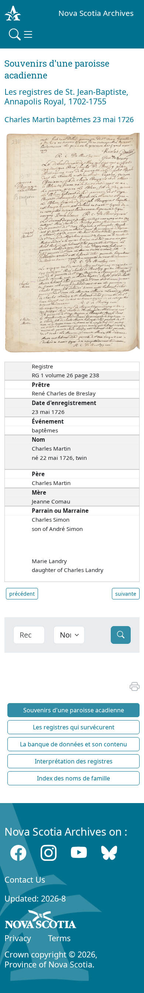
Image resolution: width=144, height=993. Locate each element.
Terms (59, 938)
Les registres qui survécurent (73, 727)
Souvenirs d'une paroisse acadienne (73, 710)
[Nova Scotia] (40, 921)
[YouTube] (79, 853)
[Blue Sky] (109, 853)
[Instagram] (48, 853)
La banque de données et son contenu (73, 744)
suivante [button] (125, 593)
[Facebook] (18, 853)
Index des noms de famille (73, 778)
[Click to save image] (72, 242)
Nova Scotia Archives (96, 13)
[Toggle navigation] (21, 34)
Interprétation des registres (74, 761)
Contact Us (24, 879)
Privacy (17, 938)
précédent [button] (22, 593)
